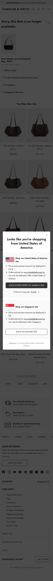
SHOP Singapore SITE (26, 331)
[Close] (47, 235)
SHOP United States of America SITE (26, 285)
